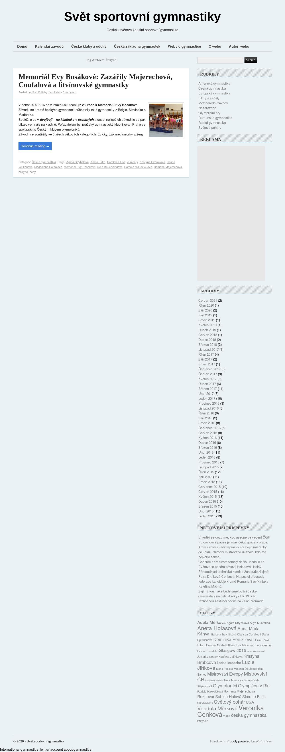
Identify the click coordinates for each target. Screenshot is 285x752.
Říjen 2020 (206, 305)
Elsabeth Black (226, 645)
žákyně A (202, 721)
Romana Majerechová (168, 167)
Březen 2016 (207, 447)
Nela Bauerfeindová (109, 167)
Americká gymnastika (214, 83)
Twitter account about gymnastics (65, 749)
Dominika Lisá (116, 162)
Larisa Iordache (229, 662)
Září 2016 (205, 418)
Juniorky (132, 162)
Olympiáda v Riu (254, 685)
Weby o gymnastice (184, 46)
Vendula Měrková (217, 708)
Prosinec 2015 (208, 462)
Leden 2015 (206, 516)
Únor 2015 (206, 511)
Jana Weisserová (256, 651)
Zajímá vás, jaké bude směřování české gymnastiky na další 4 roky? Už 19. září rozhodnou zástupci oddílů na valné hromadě (230, 596)
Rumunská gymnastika (215, 117)
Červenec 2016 (209, 427)
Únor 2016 (206, 452)
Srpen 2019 (206, 320)
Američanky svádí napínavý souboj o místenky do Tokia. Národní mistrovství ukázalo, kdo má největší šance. (232, 552)
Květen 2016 (207, 437)
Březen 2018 (207, 344)
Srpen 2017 (206, 364)
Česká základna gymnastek (137, 46)
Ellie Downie (206, 644)
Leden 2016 (206, 457)
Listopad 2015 (208, 467)
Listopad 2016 (208, 408)
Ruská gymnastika (212, 122)
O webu (215, 46)
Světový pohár (229, 701)
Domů (22, 46)
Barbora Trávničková (223, 634)
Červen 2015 (207, 491)
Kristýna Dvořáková (152, 162)
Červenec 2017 (209, 369)
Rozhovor (205, 696)
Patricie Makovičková (138, 167)
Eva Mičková (245, 645)
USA (250, 702)
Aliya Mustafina (260, 623)
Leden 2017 (206, 398)
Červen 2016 (207, 432)
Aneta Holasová (217, 628)
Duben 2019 (207, 329)
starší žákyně (205, 702)
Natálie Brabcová (214, 680)
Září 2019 (205, 315)
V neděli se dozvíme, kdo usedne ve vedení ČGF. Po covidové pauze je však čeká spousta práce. (234, 539)
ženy (33, 172)
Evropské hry (263, 645)
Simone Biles (254, 696)
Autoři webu (239, 46)
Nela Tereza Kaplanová (238, 680)
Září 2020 (205, 310)
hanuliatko (54, 92)
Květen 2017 (207, 378)
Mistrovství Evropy (225, 674)
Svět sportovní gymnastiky (142, 16)
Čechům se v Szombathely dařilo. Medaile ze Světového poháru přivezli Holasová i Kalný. (231, 564)
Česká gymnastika (44, 162)
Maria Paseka (224, 668)
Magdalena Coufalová (48, 167)
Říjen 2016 (206, 413)
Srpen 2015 (206, 481)
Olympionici (225, 685)
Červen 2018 (207, 334)
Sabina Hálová (228, 696)
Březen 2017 (207, 388)
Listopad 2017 (208, 349)
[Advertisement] (231, 213)
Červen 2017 (207, 373)
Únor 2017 (206, 393)
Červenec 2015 (209, 486)
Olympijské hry (209, 112)
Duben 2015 (207, 501)
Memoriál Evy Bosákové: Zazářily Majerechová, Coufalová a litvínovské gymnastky (95, 81)
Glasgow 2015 (232, 650)
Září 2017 (205, 359)
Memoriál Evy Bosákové (80, 167)
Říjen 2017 (206, 354)
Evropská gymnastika (214, 93)
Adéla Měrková (211, 622)
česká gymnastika (249, 715)
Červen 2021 (207, 300)
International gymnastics (19, 749)
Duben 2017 (207, 383)
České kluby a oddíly (88, 46)
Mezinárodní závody (213, 102)
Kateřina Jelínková (230, 656)
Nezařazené (207, 107)
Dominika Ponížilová (232, 639)
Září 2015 (205, 476)
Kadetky (213, 656)
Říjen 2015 (206, 471)
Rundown (217, 741)
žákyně (23, 172)
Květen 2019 (207, 324)
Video (226, 715)
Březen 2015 (207, 506)
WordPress (264, 741)
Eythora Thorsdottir (207, 651)
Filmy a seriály (209, 98)
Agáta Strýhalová (77, 162)
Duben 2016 (207, 442)
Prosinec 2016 (208, 403)
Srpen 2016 (206, 422)
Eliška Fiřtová (261, 640)
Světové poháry (209, 127)
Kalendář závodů (49, 46)
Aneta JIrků (97, 162)
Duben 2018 (207, 339)
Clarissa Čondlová (249, 634)
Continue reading (35, 145)
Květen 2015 (207, 496)
